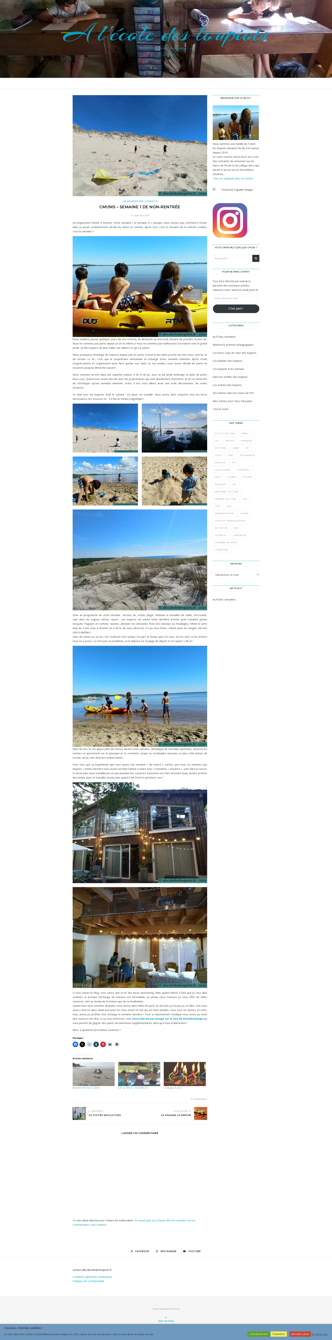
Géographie (247, 455)
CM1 (217, 506)
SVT (234, 462)
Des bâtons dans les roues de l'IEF (233, 393)
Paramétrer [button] (279, 1334)
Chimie (232, 477)
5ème (245, 433)
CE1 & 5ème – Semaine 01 (133, 1087)
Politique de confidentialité (88, 1281)
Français (247, 440)
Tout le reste (220, 409)
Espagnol (243, 469)
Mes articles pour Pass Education (232, 401)
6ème (236, 448)
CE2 (245, 499)
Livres (244, 513)
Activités (221, 528)
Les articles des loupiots (227, 385)
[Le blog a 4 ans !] (185, 1074)
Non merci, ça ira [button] (300, 1334)
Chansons (221, 549)
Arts (218, 477)
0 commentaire (199, 1099)
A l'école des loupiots (166, 33)
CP (247, 448)
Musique (220, 484)
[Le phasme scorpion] (200, 1113)
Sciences (221, 535)
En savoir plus (320, 1334)
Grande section (225, 499)
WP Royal (174, 1308)
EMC (231, 455)
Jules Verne (223, 469)
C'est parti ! (236, 308)
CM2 (229, 506)
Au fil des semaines (224, 336)
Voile (218, 455)
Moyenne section (226, 491)
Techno (248, 477)
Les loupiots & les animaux (228, 369)
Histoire (221, 448)
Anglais (220, 462)
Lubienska (239, 535)
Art (236, 528)
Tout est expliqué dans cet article (233, 178)
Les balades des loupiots (140, 201)
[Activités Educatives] (79, 1113)
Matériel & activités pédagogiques (233, 344)
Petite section (225, 433)
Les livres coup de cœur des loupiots (234, 352)
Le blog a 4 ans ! (173, 1087)
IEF (234, 484)
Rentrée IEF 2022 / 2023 (86, 1087)
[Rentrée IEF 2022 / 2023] (94, 1074)
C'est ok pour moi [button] (259, 1334)
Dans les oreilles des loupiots (230, 377)
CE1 (217, 440)
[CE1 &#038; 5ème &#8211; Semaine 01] (139, 1074)
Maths (230, 440)
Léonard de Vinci (226, 542)
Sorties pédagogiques (230, 520)
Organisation (224, 513)
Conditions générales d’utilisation (92, 1276)
